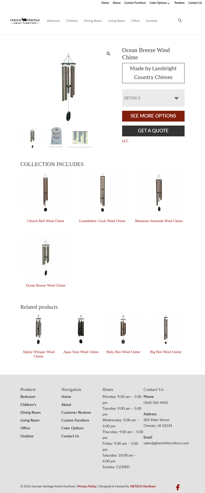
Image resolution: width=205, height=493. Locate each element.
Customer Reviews (76, 413)
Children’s (28, 405)
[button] (108, 53)
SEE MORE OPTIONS (153, 116)
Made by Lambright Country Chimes (153, 73)
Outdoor (152, 20)
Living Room (116, 20)
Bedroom (53, 20)
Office (135, 20)
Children (72, 20)
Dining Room (93, 20)
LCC (125, 141)
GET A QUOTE (153, 131)
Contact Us (195, 3)
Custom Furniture (135, 3)
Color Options (158, 3)
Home (105, 3)
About (117, 3)
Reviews (180, 3)
